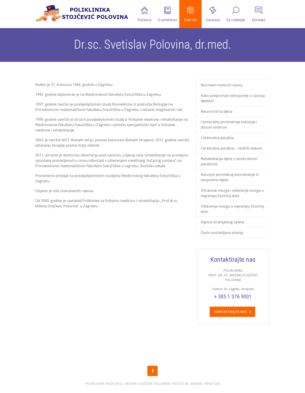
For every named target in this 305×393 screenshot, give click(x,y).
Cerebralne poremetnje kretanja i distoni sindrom (229, 124)
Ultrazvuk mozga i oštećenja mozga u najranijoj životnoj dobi (232, 193)
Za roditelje (235, 19)
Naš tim (190, 19)
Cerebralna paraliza (217, 137)
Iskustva (213, 19)
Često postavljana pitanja (222, 232)
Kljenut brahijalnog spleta (222, 222)
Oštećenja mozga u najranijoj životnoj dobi (232, 209)
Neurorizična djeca (216, 111)
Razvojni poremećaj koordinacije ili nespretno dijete (230, 177)
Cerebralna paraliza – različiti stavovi (231, 148)
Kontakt (258, 19)
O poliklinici (167, 19)
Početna (144, 19)
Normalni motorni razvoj (221, 85)
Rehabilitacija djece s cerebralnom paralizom (229, 161)
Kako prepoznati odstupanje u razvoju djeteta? (233, 98)
